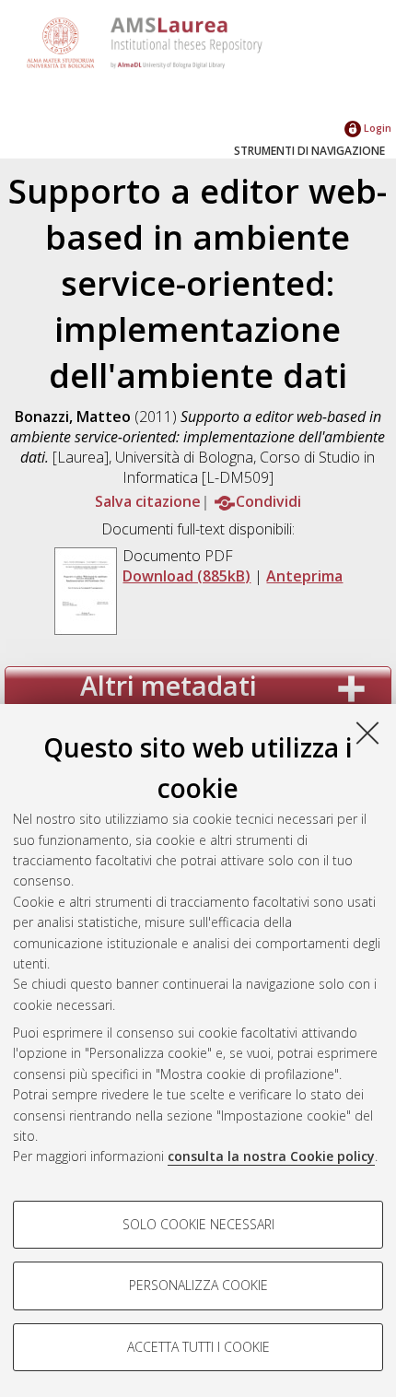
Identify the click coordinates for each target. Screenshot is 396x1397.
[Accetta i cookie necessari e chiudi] (367, 732)
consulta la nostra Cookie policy (271, 1156)
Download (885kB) (186, 576)
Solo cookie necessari (198, 1224)
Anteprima (304, 576)
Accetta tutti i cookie (198, 1347)
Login (376, 128)
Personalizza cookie (198, 1285)
